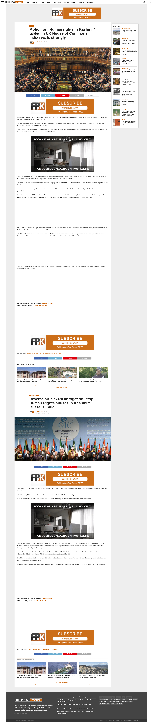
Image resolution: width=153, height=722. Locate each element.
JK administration (105, 703)
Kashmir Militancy (115, 699)
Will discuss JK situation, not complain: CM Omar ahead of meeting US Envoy (93, 380)
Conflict (129, 697)
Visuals (42, 2)
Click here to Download (41, 305)
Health (135, 699)
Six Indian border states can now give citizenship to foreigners (92, 676)
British (29, 354)
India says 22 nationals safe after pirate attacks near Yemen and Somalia (61, 676)
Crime (101, 701)
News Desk (40, 41)
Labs (48, 2)
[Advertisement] (62, 212)
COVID (130, 699)
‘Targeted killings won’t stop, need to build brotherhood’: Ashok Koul (29, 380)
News (27, 2)
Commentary (57, 2)
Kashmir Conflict (104, 699)
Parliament (58, 354)
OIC (57, 649)
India (44, 649)
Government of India (126, 701)
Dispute (29, 649)
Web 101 (73, 2)
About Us (81, 2)
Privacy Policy (128, 720)
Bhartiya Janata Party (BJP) (111, 701)
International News (116, 703)
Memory (66, 2)
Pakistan (124, 699)
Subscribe (90, 2)
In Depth (34, 2)
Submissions (119, 720)
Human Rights (43, 354)
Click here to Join (47, 303)
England (35, 354)
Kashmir (51, 354)
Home (101, 720)
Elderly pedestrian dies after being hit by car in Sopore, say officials (62, 380)
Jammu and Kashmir (105, 697)
